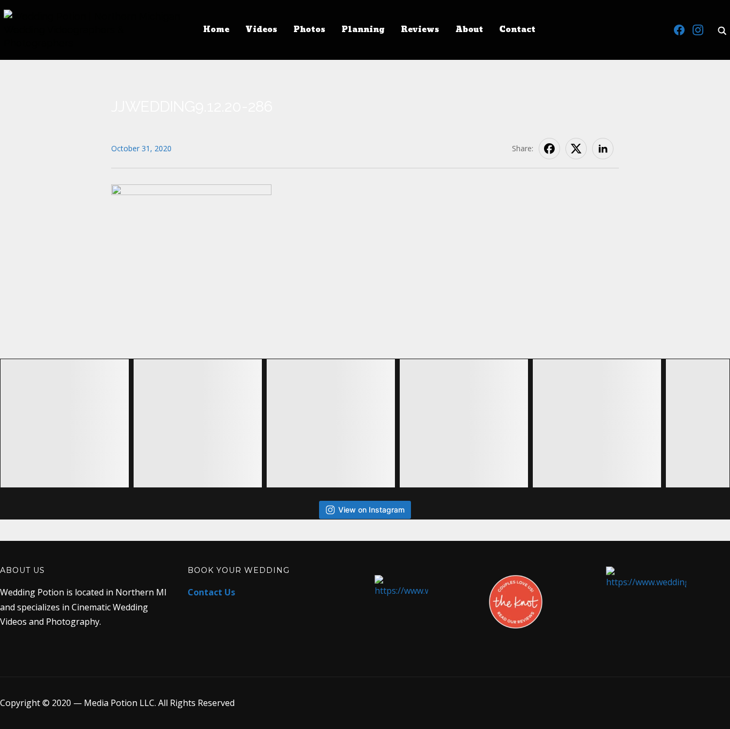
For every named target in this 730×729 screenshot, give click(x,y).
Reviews (420, 29)
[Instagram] (698, 30)
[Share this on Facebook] (549, 148)
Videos (261, 29)
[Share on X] (576, 148)
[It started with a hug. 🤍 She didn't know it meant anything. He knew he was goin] (597, 423)
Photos (309, 29)
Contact (517, 29)
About (469, 29)
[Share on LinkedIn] (602, 148)
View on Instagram (371, 509)
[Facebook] (679, 30)
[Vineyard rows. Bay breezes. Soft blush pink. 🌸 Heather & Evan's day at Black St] (198, 423)
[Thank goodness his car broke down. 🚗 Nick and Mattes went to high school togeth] (464, 423)
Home (216, 29)
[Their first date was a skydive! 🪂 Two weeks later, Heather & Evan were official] (65, 423)
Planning (363, 29)
